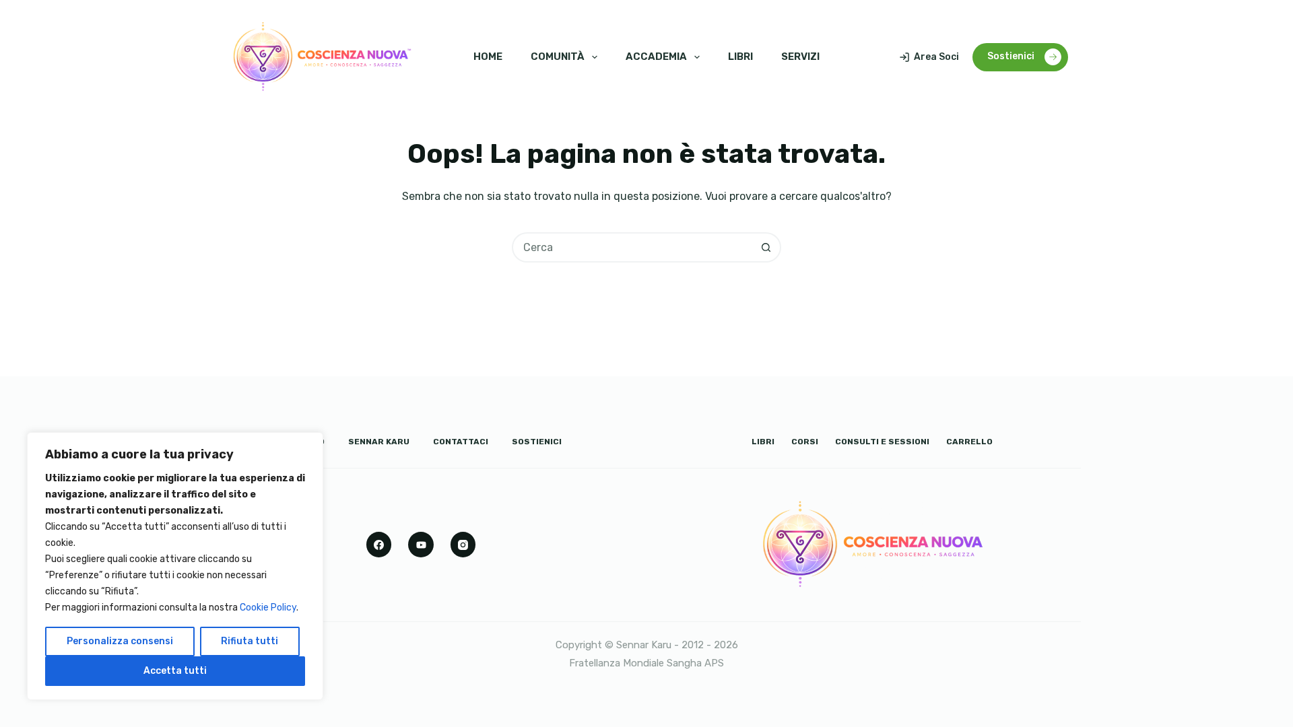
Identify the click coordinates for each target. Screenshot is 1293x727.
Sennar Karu (378, 441)
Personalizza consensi (120, 641)
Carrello (969, 441)
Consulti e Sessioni (882, 441)
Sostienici (1010, 56)
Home (487, 56)
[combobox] (632, 247)
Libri (740, 56)
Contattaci (460, 441)
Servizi (800, 56)
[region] (175, 566)
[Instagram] (463, 544)
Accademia (656, 56)
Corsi (804, 441)
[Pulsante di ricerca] (766, 247)
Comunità (558, 56)
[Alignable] (421, 544)
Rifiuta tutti (249, 641)
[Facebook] (379, 544)
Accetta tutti (175, 671)
